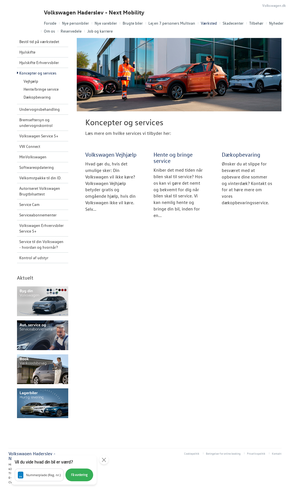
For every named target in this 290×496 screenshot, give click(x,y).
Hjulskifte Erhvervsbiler (39, 62)
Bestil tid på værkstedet (39, 41)
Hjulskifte (27, 52)
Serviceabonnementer (38, 215)
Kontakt (277, 453)
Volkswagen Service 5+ (38, 136)
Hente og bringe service (173, 157)
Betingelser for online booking (223, 453)
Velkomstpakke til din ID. (40, 177)
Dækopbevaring (37, 97)
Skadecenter (233, 23)
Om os (49, 31)
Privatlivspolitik (256, 453)
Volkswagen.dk (274, 5)
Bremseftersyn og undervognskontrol (36, 122)
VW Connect (29, 146)
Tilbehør (256, 23)
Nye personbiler (75, 23)
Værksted (209, 23)
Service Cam (29, 204)
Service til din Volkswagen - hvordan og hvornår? (41, 244)
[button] (54, 470)
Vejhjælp (31, 81)
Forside (50, 23)
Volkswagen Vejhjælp (111, 154)
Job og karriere (100, 31)
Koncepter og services (37, 73)
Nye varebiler (106, 23)
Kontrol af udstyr (33, 257)
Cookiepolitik (191, 453)
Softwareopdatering (36, 167)
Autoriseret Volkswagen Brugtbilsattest (39, 191)
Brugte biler (133, 23)
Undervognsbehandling (39, 109)
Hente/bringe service (41, 89)
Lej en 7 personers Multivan (171, 23)
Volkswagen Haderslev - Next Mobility (94, 12)
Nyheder (276, 23)
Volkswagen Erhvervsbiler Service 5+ (41, 228)
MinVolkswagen (32, 156)
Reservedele (71, 31)
